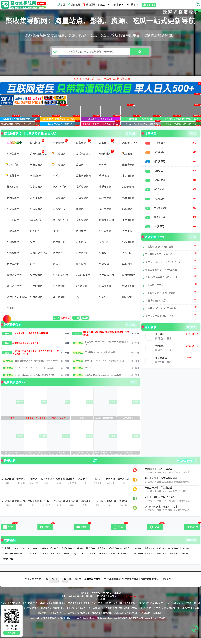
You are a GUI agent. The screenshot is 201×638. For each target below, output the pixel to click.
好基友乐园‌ (36, 198)
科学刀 (56, 175)
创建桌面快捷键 (92, 579)
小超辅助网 (36, 297)
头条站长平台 (60, 275)
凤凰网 (10, 308)
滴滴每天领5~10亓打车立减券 (160, 308)
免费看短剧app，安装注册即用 (140, 119)
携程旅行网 (59, 242)
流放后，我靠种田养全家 (105, 418)
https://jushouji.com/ (128, 596)
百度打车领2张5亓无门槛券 (159, 246)
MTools (88, 368)
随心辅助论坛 (106, 220)
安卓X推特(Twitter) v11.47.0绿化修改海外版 (105, 361)
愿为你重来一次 (12, 453)
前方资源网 (105, 286)
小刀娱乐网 (13, 153)
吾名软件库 (59, 209)
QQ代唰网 (104, 153)
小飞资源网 (59, 153)
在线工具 (101, 4)
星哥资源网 (59, 198)
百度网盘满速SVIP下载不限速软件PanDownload (36, 361)
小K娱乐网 (13, 164)
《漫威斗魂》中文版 (155, 300)
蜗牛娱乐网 (55, 548)
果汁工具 (35, 264)
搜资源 (80, 209)
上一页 (56, 318)
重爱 (82, 418)
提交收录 (75, 4)
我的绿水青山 (82, 453)
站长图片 (127, 264)
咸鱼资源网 (105, 198)
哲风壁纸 (104, 264)
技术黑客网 (55, 554)
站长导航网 (103, 554)
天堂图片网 (82, 253)
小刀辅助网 (128, 175)
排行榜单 (131, 4)
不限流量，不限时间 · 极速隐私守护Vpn (100, 124)
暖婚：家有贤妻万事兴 (105, 453)
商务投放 (131, 133)
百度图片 (58, 253)
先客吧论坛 (114, 554)
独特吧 (56, 231)
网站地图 (100, 599)
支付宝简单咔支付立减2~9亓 (160, 254)
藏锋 (12, 418)
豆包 (32, 242)
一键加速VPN (60, 142)
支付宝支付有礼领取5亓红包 (159, 316)
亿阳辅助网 (128, 242)
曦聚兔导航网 (20, 554)
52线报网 (127, 209)
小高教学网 (13, 175)
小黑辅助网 (150, 548)
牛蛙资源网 (13, 231)
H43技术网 (44, 554)
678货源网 (43, 548)
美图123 (126, 253)
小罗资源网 (59, 286)
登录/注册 (151, 5)
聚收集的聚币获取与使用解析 (25, 343)
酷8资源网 (35, 175)
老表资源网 (36, 164)
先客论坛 (127, 153)
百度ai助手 (13, 264)
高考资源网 (36, 275)
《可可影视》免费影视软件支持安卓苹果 (20, 119)
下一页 (76, 318)
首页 (62, 4)
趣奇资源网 (82, 198)
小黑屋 (117, 593)
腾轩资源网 (128, 164)
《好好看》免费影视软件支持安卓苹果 (181, 119)
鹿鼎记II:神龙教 (59, 418)
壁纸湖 (103, 253)
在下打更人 (128, 418)
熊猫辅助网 (105, 186)
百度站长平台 (106, 275)
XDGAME (35, 220)
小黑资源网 (36, 209)
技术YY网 (12, 186)
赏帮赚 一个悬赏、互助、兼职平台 (181, 124)
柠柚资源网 (185, 548)
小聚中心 (116, 4)
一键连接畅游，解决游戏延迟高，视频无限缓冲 (60, 119)
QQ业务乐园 (60, 186)
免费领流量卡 (14, 142)
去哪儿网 (104, 242)
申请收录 (107, 593)
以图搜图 (81, 264)
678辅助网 (82, 286)
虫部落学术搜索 (38, 253)
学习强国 (104, 297)
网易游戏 (127, 297)
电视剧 (20, 402)
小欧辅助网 (128, 220)
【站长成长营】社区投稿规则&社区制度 (30, 333)
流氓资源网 (128, 286)
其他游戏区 (78, 353)
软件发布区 (78, 343)
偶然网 (138, 548)
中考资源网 (36, 286)
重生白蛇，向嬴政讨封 (59, 453)
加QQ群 (11, 633)
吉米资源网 (13, 198)
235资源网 (128, 186)
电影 (44, 402)
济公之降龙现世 (36, 453)
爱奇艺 (80, 164)
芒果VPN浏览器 (38, 153)
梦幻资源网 (82, 220)
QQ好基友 (79, 554)
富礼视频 (35, 142)
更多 (133, 382)
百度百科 (35, 231)
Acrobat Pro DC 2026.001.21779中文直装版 (34, 368)
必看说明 (84, 593)
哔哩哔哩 (104, 164)
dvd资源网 (173, 554)
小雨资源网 (13, 242)
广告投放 (96, 593)
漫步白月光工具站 (15, 297)
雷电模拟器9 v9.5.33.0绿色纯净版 (100, 352)
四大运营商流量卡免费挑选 (60, 124)
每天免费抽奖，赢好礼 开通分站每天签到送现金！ (20, 124)
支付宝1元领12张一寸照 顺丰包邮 (162, 262)
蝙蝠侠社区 (8, 559)
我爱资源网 (82, 186)
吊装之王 (128, 453)
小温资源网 (13, 253)
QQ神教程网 (126, 548)
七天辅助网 (128, 198)
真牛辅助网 (59, 297)
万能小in (127, 231)
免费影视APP (83, 142)
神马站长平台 (14, 286)
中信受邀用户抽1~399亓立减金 (161, 270)
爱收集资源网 (83, 175)
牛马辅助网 (13, 220)
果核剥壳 (81, 231)
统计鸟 (67, 554)
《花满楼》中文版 (154, 285)
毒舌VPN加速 (83, 153)
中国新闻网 (105, 231)
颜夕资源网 (36, 186)
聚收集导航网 (8, 548)
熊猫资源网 (67, 548)
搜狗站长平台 (14, 275)
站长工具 (58, 264)
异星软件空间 (60, 220)
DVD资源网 (128, 275)
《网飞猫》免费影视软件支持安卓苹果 (141, 124)
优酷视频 (104, 175)
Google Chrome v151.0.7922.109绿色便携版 (34, 375)
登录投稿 (131, 325)
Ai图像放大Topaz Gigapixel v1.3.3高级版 (103, 375)
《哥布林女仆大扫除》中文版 (160, 293)
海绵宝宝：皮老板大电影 (35, 418)
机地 (78, 297)
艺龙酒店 (81, 242)
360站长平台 (83, 275)
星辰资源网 (114, 548)
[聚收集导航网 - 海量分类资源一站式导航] (24, 4)
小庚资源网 (13, 209)
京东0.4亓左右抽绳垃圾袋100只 (161, 277)
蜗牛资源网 (59, 164)
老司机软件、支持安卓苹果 (100, 119)
